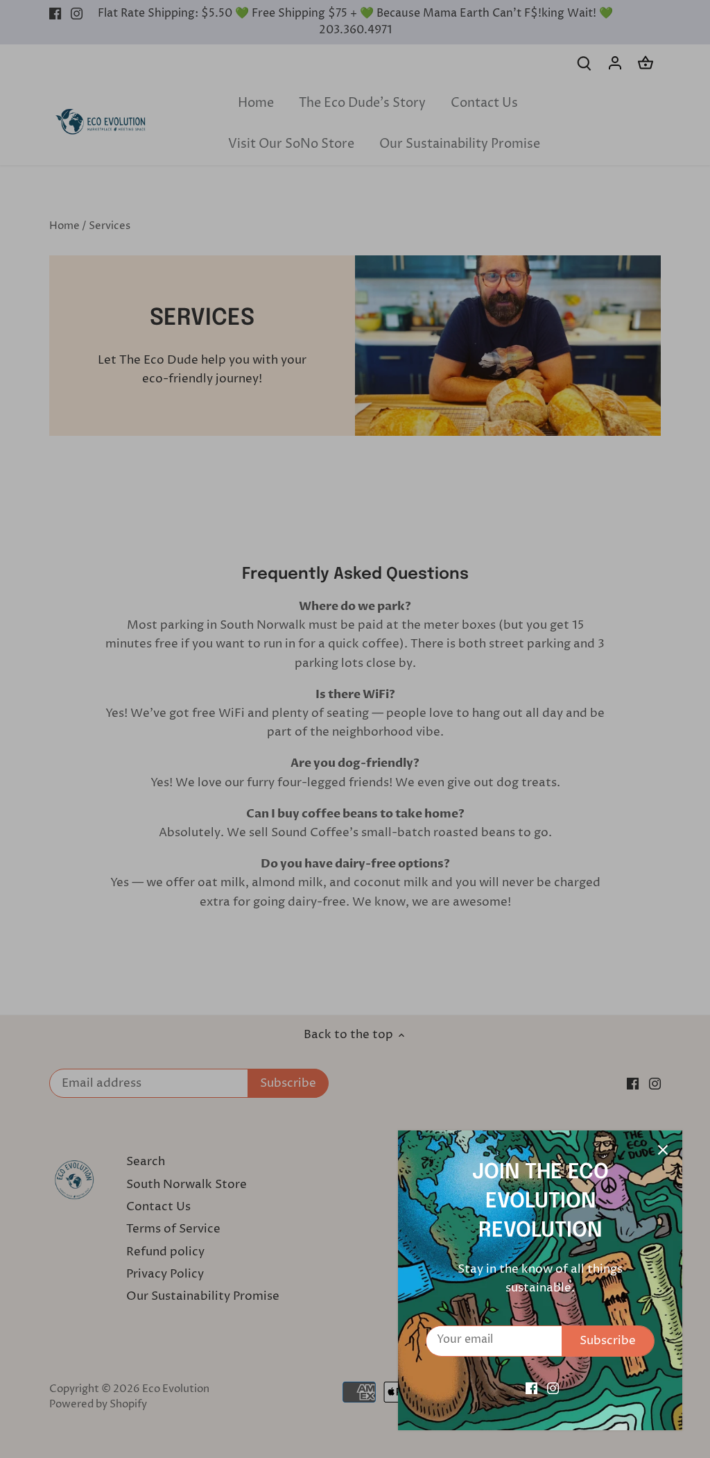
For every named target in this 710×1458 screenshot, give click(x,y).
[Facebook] (531, 1388)
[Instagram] (553, 1388)
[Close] (663, 1150)
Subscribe (608, 1340)
